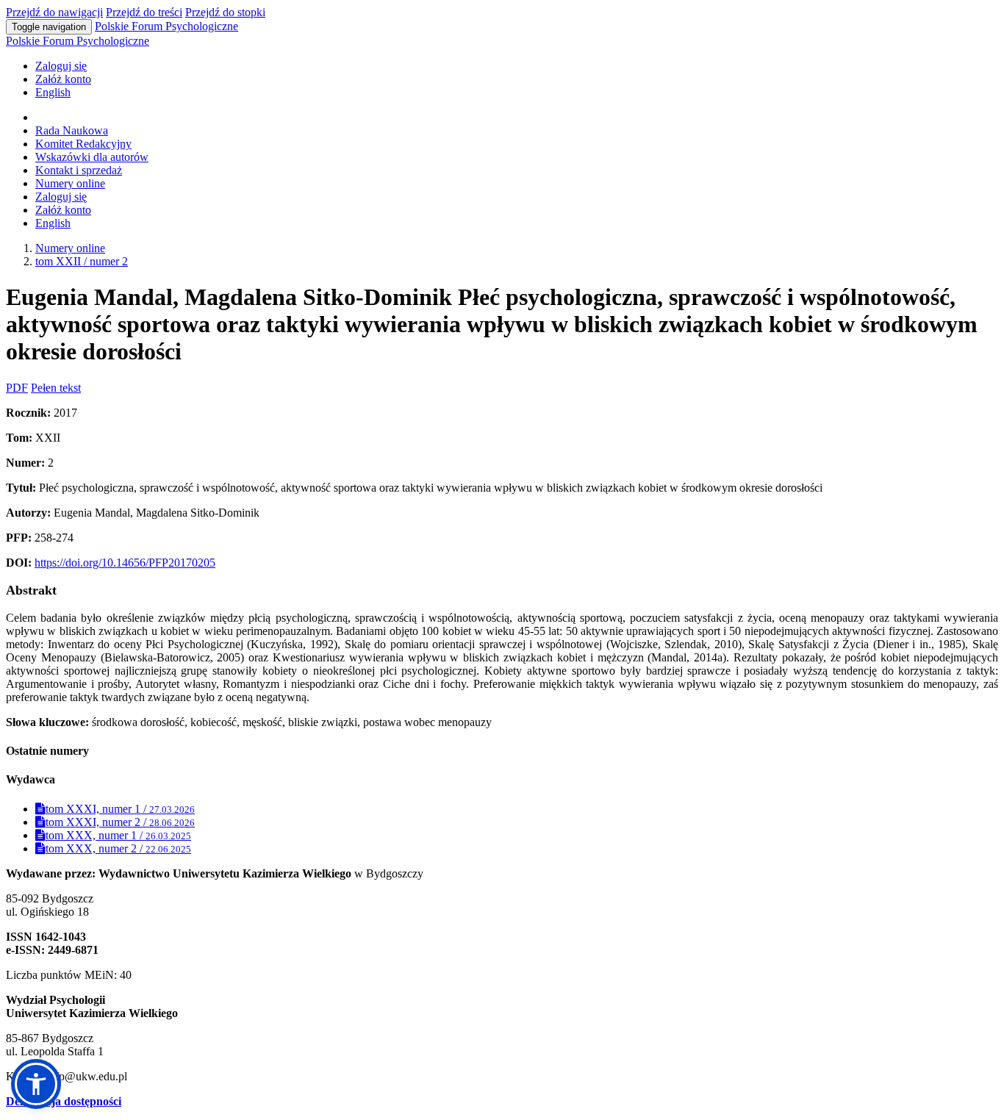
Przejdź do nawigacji (54, 12)
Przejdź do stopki (225, 12)
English (53, 92)
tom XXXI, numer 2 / (120, 822)
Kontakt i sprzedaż (78, 170)
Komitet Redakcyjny (83, 143)
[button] (36, 1084)
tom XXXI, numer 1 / (120, 809)
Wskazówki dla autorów (91, 157)
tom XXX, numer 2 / (118, 848)
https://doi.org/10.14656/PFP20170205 (125, 562)
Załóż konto (63, 79)
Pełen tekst (56, 387)
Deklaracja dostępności (63, 1101)
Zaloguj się (61, 66)
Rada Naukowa (71, 130)
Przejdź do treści (144, 12)
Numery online (70, 183)
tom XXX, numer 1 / (118, 835)
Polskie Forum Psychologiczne (166, 26)
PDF (17, 387)
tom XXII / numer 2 (81, 261)
